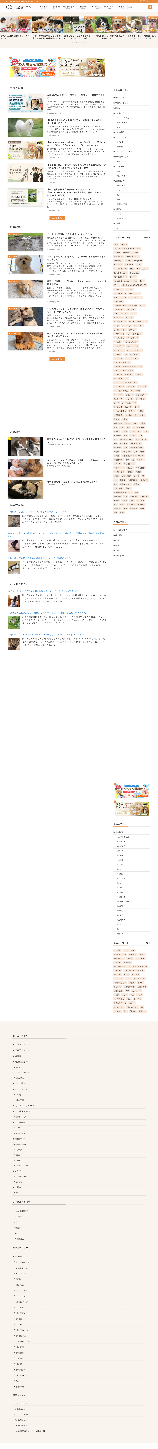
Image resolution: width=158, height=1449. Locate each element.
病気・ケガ (121, 161)
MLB (132, 269)
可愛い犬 (120, 851)
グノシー (131, 309)
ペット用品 (118, 395)
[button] (72, 42)
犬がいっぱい (119, 1007)
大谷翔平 (117, 435)
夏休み (116, 431)
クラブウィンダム (121, 313)
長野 (115, 512)
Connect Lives (132, 256)
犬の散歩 (120, 911)
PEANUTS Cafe (120, 277)
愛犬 (115, 439)
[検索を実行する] (150, 7)
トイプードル (119, 334)
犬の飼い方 (120, 180)
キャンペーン (119, 309)
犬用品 (118, 209)
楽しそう (137, 999)
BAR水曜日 (118, 256)
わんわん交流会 (120, 411)
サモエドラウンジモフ (138, 321)
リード (116, 403)
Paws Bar (134, 273)
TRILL (116, 285)
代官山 (116, 419)
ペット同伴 (142, 386)
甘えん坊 (117, 1011)
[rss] (147, 1)
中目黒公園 (118, 415)
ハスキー (135, 974)
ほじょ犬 (129, 395)
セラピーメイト (120, 330)
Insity (138, 265)
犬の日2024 (140, 468)
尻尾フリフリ (119, 999)
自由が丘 (134, 496)
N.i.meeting (142, 269)
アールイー (118, 289)
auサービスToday (130, 252)
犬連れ (116, 476)
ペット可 (131, 386)
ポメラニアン (139, 978)
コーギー (117, 970)
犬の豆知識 (120, 166)
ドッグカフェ (119, 338)
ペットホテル (119, 386)
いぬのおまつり (120, 293)
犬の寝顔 (120, 906)
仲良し (140, 982)
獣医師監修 (133, 480)
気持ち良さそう (120, 1003)
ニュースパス (132, 346)
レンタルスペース (129, 403)
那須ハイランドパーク (136, 504)
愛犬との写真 (141, 439)
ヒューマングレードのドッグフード (128, 366)
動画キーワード (121, 943)
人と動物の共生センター (135, 415)
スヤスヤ (117, 974)
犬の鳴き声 (121, 920)
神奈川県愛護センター (123, 492)
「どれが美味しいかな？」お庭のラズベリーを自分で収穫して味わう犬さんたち (47, 591)
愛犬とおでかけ (126, 439)
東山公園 (117, 447)
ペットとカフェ (123, 118)
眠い (125, 1011)
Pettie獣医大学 (21, 1420)
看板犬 (128, 488)
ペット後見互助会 (121, 390)
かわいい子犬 (122, 841)
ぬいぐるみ (140, 958)
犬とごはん (121, 864)
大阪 (125, 435)
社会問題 (120, 147)
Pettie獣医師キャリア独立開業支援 (29, 1431)
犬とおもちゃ (122, 860)
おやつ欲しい (119, 958)
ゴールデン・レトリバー (134, 970)
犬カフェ (120, 127)
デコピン (132, 330)
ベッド (128, 978)
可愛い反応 (118, 991)
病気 (115, 484)
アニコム (129, 289)
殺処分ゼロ (126, 451)
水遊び (132, 1003)
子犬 (132, 995)
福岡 (136, 492)
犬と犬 (119, 883)
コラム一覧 (120, 97)
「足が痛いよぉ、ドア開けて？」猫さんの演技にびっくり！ (37, 557)
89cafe (124, 244)
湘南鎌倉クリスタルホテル (133, 455)
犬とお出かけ (121, 113)
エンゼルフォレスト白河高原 (125, 305)
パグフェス (118, 358)
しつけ (119, 190)
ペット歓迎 (135, 390)
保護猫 (142, 423)
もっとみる (57, 218)
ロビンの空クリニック (123, 407)
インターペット (120, 297)
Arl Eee (117, 252)
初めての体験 (129, 987)
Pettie (133, 277)
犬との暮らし (121, 132)
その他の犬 (120, 555)
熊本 (127, 460)
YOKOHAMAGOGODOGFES (134, 285)
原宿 (128, 427)
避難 (122, 504)
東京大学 (123, 443)
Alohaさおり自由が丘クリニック (127, 248)
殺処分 (116, 451)
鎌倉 (142, 508)
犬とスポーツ (122, 869)
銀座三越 (134, 508)
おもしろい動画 (120, 954)
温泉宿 (116, 455)
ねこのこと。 (119, 350)
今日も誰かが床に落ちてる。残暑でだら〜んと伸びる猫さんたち (39, 536)
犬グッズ (117, 464)
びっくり (117, 962)
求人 (136, 451)
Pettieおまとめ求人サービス (125, 281)
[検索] (150, 1)
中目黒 (140, 411)
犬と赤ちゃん (122, 892)
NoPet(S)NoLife (120, 273)
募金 (115, 427)
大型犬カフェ (135, 431)
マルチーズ (118, 399)
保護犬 (118, 108)
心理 (140, 435)
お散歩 (130, 958)
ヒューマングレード (122, 362)
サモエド (129, 317)
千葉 (122, 427)
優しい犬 (117, 987)
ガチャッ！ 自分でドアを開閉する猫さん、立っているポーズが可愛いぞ (43, 634)
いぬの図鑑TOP (21, 1211)
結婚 (125, 496)
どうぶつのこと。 (134, 334)
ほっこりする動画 (140, 966)
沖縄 (142, 451)
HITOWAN (118, 265)
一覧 (146, 237)
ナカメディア (119, 346)
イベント (120, 142)
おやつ (142, 305)
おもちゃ (120, 218)
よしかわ (129, 399)
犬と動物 (120, 874)
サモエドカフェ (120, 321)
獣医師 (123, 480)
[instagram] (144, 1)
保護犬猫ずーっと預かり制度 (125, 423)
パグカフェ (134, 354)
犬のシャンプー (123, 901)
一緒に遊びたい (120, 982)
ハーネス (117, 354)
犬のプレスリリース (123, 151)
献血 (115, 480)
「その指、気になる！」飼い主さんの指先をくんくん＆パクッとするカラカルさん (48, 612)
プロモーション (122, 103)
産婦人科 (144, 480)
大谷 (146, 431)
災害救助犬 (118, 460)
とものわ (117, 342)
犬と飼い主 (121, 897)
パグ (125, 354)
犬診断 (138, 472)
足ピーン (140, 500)
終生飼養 (117, 496)
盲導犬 (136, 484)
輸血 (115, 504)
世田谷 (132, 411)
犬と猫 (119, 887)
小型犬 (133, 435)
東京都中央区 (135, 443)
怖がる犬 (120, 855)
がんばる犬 (121, 846)
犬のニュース (121, 137)
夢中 (127, 991)
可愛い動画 (142, 987)
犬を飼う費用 (119, 472)
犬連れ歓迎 (126, 476)
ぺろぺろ (127, 962)
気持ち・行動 (122, 204)
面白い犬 (120, 934)
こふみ (133, 313)
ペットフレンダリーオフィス (125, 382)
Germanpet (118, 260)
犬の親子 (120, 915)
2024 (116, 244)
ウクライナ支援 (135, 297)
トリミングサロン (131, 342)
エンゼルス (118, 301)
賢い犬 (119, 929)
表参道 (116, 500)
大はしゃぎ (136, 991)
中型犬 (118, 545)
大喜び (116, 995)
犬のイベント (119, 468)
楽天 (125, 447)
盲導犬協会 (118, 488)
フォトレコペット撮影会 (123, 370)
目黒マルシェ (125, 484)
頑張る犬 (142, 1011)
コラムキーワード (122, 237)
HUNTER (129, 265)
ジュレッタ (126, 325)
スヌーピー (138, 325)
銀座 (125, 508)
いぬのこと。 (134, 293)
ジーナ (116, 325)
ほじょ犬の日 (141, 395)
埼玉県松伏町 (138, 427)
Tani (142, 281)
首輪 (122, 512)
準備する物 (121, 185)
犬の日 (130, 468)
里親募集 (117, 508)
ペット (139, 374)
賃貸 (132, 500)
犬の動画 (119, 832)
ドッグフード (122, 214)
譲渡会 (124, 500)
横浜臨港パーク (136, 447)
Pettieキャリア (21, 1425)
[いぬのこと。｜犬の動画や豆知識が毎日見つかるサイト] (19, 7)
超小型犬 (119, 535)
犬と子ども (121, 878)
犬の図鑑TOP (121, 530)
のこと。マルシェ (134, 350)
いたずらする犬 (123, 837)
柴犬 (129, 999)
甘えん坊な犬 (122, 924)
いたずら (117, 950)
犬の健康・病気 (122, 156)
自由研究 (144, 496)
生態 (118, 171)
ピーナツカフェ (132, 358)
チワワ (126, 974)
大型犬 (124, 431)
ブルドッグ (118, 978)
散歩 (118, 195)
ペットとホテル (123, 122)
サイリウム (118, 317)
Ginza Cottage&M (134, 260)
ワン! (137, 407)
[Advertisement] (57, 396)
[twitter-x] (140, 1)
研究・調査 (121, 176)
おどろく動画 (129, 950)
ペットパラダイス (121, 378)
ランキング (140, 399)
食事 (118, 199)
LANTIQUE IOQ (120, 269)
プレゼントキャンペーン (123, 374)
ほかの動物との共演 (122, 966)
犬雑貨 (118, 223)
